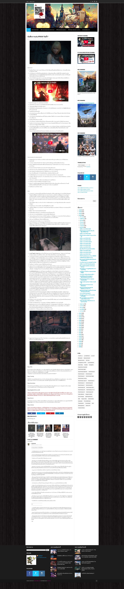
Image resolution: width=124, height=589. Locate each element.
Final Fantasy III (81, 373)
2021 (80, 315)
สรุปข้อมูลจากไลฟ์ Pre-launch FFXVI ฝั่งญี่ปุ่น (88, 272)
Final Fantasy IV (89, 373)
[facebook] (91, 1)
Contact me (31, 1)
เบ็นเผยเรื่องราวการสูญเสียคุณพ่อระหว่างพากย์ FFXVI (88, 269)
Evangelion (91, 364)
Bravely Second (81, 360)
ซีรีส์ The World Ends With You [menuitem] (47, 29)
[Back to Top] (97, 581)
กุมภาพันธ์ (82, 309)
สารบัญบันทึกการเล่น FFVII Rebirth (86, 103)
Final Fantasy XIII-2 (90, 387)
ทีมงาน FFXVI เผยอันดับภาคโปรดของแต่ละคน (87, 266)
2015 (80, 325)
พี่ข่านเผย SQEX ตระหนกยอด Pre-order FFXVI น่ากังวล (87, 298)
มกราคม (82, 311)
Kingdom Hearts (89, 394)
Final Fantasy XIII (81, 387)
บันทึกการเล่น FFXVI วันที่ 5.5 (86, 241)
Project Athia (84, 398)
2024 (80, 213)
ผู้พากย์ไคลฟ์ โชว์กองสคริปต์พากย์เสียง (87, 248)
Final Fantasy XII (89, 385)
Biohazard (80, 358)
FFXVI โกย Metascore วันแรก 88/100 (88, 256)
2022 (80, 313)
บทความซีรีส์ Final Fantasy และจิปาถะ (85, 187)
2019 (80, 318)
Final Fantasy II (92, 371)
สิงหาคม (82, 224)
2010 (80, 334)
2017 (80, 322)
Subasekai (80, 401)
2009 (80, 336)
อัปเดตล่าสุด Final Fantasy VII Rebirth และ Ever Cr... (86, 288)
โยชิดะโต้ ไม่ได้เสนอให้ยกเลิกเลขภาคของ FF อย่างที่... (87, 301)
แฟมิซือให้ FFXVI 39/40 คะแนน (86, 257)
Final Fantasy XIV (81, 389)
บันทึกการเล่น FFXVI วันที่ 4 (85, 245)
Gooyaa (49, 580)
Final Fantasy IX (81, 376)
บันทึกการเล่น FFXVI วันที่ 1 (85, 254)
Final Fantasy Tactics (82, 378)
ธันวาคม (82, 217)
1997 (80, 345)
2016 (80, 324)
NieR (79, 398)
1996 (80, 346)
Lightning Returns (88, 396)
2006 (80, 341)
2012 (80, 331)
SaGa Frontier (91, 398)
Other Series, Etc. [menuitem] (86, 29)
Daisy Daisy (80, 364)
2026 (80, 210)
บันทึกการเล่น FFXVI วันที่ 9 (85, 229)
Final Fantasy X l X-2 (90, 389)
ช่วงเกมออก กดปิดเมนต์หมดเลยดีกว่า (87, 274)
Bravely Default (87, 358)
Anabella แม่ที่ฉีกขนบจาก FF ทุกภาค (64, 555)
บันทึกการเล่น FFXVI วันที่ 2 (85, 250)
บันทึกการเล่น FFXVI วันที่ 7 (85, 238)
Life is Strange (81, 396)
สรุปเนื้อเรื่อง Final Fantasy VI (88, 573)
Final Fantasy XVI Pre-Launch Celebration (87, 279)
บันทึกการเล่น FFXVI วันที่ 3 (85, 247)
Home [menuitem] (28, 29)
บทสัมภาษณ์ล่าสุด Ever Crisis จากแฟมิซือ (88, 282)
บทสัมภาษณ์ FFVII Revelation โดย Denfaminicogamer (89, 562)
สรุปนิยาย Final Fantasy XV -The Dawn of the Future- (89, 550)
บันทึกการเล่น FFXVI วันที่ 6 (85, 240)
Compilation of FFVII (82, 362)
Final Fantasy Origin (90, 376)
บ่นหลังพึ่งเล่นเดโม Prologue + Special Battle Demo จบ (86, 276)
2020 (80, 316)
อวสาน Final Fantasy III (85, 293)
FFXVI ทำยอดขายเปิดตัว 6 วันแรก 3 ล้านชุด (88, 236)
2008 (80, 338)
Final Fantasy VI (81, 383)
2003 (80, 343)
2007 (80, 339)
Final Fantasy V (91, 380)
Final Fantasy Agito (82, 369)
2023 (80, 215)
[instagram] (95, 1)
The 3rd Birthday (87, 401)
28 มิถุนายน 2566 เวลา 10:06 (36, 444)
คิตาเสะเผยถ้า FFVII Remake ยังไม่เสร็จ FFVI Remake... (88, 260)
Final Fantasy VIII (89, 383)
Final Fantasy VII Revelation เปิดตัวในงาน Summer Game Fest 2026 (89, 556)
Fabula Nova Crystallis (82, 367)
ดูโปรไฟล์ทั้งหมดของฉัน (41, 557)
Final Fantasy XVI (46, 39)
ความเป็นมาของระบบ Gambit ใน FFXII (88, 262)
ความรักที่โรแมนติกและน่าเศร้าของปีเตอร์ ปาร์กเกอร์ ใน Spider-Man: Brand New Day (64, 563)
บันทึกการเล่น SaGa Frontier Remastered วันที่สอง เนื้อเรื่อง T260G (88, 569)
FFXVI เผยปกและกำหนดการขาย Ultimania (86, 285)
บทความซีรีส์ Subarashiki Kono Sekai (85, 191)
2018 (80, 320)
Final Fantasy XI (81, 385)
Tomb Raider (87, 403)
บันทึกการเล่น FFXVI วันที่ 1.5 (85, 252)
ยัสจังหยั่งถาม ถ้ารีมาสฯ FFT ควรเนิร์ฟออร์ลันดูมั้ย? (87, 295)
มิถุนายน (82, 227)
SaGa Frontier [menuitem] (35, 29)
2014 (80, 327)
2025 (80, 211)
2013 (80, 329)
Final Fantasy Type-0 (82, 380)
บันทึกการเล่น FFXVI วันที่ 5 (85, 243)
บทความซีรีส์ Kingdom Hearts (84, 189)
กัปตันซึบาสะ (80, 355)
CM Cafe (87, 360)
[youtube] (97, 1)
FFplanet (33, 443)
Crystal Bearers (91, 362)
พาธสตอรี (92, 355)
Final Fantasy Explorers (82, 371)
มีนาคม (81, 307)
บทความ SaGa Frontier (82, 192)
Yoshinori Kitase (81, 407)
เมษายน (81, 305)
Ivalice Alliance (81, 394)
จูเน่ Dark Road (87, 355)
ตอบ (32, 521)
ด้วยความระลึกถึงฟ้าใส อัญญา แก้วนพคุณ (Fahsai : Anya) (64, 550)
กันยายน (82, 222)
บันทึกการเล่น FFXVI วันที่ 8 (85, 233)
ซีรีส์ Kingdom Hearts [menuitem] (61, 29)
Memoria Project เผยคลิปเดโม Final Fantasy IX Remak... (88, 291)
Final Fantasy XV (81, 392)
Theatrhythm (81, 403)
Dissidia (86, 364)
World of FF (88, 405)
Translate (88, 166)
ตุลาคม (81, 220)
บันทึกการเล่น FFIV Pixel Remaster (87, 264)
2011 (80, 332)
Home (27, 1)
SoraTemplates (37, 580)
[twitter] (93, 1)
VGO (93, 403)
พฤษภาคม (82, 304)
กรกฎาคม (82, 225)
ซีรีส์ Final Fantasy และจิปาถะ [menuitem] (74, 29)
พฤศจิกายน (82, 218)
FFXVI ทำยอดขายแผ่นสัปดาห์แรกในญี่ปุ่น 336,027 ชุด (87, 231)
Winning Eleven (81, 405)
